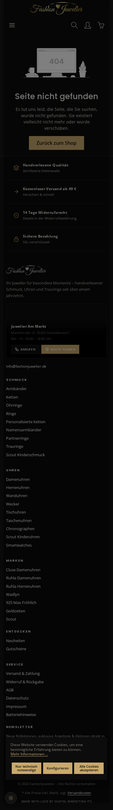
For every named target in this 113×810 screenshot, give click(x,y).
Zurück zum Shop (56, 143)
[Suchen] (74, 25)
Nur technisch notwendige (26, 768)
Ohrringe (14, 405)
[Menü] (12, 25)
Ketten (12, 397)
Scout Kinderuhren (23, 536)
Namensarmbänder (23, 429)
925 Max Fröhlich (21, 602)
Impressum (16, 706)
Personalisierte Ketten (26, 421)
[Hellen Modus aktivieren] (11, 798)
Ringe (11, 413)
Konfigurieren (58, 768)
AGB (10, 690)
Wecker (12, 504)
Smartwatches (19, 545)
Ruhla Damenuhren (23, 578)
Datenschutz (17, 698)
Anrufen (28, 349)
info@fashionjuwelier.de (26, 366)
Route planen (63, 349)
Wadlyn (13, 594)
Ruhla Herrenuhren (23, 586)
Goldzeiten (15, 611)
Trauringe (14, 446)
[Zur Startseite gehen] (56, 8)
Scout (11, 619)
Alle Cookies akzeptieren (89, 768)
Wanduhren (16, 495)
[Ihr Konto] (88, 25)
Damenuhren (18, 479)
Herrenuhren (18, 487)
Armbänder (16, 388)
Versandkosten (79, 792)
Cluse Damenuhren (23, 569)
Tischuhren (16, 512)
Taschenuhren (19, 520)
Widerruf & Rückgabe (25, 681)
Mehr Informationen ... (29, 754)
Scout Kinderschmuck (25, 454)
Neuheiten (15, 640)
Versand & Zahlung (23, 673)
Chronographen (20, 528)
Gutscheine (16, 648)
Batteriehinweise (21, 714)
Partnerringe (17, 438)
